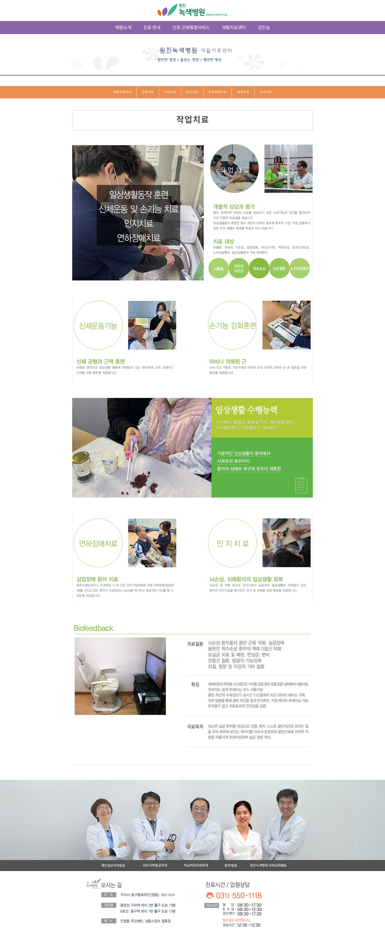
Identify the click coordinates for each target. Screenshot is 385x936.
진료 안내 (151, 27)
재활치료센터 (234, 27)
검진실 (264, 27)
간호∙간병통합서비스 (191, 27)
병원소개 (123, 27)
